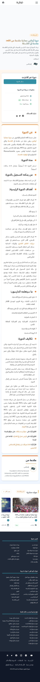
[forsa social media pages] (31, 655)
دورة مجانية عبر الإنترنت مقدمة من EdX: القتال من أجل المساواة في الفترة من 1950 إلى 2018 (25, 516)
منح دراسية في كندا (34, 629)
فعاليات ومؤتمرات (15, 548)
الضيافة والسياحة (15, 588)
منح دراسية (35, 559)
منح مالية (36, 556)
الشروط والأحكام (11, 660)
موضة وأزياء (16, 583)
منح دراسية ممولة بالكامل (32, 553)
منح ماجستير (35, 545)
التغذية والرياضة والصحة (32, 600)
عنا (25, 660)
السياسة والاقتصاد (15, 594)
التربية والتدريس (34, 597)
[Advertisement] (20, 676)
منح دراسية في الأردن (33, 621)
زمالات (17, 553)
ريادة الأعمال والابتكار (14, 586)
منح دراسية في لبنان (15, 626)
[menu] (37, 2)
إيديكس (28, 64)
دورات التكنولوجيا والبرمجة (32, 588)
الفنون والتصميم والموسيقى (31, 583)
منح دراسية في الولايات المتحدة (31, 618)
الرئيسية (30, 660)
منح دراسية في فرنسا (14, 632)
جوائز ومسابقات (34, 562)
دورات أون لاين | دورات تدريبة (29, 571)
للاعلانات (20, 660)
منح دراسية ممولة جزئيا (32, 550)
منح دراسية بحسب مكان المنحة (29, 612)
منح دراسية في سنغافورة (14, 624)
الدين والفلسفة (15, 600)
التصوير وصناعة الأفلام (33, 586)
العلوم (17, 591)
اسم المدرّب (36, 59)
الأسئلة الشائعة (20, 664)
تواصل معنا (29, 664)
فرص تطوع (16, 550)
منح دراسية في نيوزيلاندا (14, 640)
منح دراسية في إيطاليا (14, 629)
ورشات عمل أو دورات (14, 545)
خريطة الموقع (10, 664)
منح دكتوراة (35, 548)
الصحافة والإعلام (34, 603)
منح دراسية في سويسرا (14, 618)
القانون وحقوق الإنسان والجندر (31, 594)
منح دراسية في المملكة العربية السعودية (11, 621)
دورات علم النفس (34, 591)
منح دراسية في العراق (14, 638)
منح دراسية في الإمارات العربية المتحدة (30, 626)
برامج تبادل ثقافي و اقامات (13, 559)
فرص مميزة (34, 539)
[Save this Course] (36, 520)
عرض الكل (7, 491)
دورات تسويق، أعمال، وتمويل (12, 577)
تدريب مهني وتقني (15, 556)
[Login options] (3, 2)
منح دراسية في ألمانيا (33, 635)
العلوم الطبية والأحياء (14, 580)
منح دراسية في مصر (34, 632)
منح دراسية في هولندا (33, 643)
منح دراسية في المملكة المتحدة (31, 624)
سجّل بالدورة (20, 81)
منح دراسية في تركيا (34, 638)
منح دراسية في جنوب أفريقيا (13, 635)
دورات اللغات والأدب (33, 580)
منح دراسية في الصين (33, 640)
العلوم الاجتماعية (15, 597)
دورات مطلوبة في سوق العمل (31, 577)
